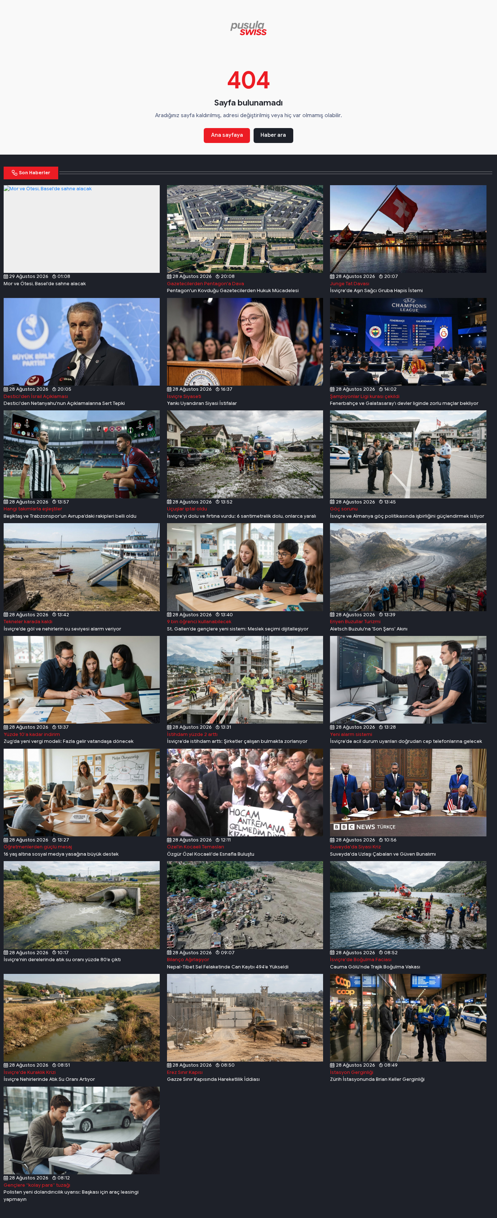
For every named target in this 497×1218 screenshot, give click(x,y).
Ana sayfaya (227, 135)
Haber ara (273, 135)
